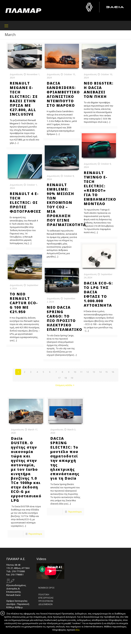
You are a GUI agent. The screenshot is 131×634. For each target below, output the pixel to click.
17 (59, 377)
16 (113, 371)
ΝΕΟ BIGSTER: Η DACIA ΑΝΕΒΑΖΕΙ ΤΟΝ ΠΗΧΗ (98, 90)
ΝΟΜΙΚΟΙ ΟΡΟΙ (46, 587)
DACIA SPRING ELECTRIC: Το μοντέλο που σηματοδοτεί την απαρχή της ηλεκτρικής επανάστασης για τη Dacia (64, 458)
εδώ (77, 629)
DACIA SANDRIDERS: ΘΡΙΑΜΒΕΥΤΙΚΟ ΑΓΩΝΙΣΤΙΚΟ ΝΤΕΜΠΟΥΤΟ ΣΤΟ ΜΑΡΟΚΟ (63, 94)
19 (72, 377)
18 (65, 377)
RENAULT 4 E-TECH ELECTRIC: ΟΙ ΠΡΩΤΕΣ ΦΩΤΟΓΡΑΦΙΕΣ (25, 202)
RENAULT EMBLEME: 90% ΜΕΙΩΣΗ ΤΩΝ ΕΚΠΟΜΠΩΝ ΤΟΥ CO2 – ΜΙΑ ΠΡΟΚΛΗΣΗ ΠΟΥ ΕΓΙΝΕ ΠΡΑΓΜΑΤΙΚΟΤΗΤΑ (66, 204)
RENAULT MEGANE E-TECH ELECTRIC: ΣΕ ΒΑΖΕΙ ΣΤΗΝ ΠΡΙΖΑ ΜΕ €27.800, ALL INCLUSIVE (24, 99)
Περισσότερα (35, 533)
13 (94, 371)
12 (87, 371)
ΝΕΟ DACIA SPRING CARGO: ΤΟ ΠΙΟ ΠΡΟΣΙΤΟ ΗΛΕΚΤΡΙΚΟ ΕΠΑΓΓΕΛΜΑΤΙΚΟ (64, 318)
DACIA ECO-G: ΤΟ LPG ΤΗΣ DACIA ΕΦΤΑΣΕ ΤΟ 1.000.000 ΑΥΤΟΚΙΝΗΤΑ (98, 294)
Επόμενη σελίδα (64, 385)
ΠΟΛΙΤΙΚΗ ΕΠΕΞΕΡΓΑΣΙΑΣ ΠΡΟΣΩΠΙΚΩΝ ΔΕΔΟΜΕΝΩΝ (46, 599)
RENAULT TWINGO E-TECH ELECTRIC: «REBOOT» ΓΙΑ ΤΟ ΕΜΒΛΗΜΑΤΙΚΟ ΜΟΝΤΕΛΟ (100, 188)
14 (100, 371)
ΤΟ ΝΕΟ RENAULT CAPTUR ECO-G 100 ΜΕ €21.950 (24, 303)
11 (81, 371)
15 (106, 371)
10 (75, 371)
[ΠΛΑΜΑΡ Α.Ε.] (23, 10)
